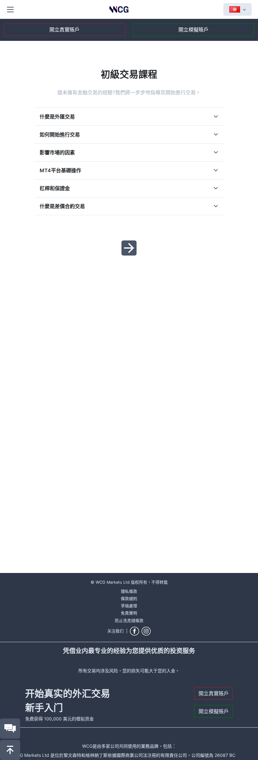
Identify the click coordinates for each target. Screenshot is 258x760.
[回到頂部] (10, 750)
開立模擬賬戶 (193, 29)
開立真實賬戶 (64, 29)
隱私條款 (129, 591)
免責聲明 (129, 613)
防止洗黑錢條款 (129, 620)
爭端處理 (129, 605)
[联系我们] (10, 729)
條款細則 (129, 598)
